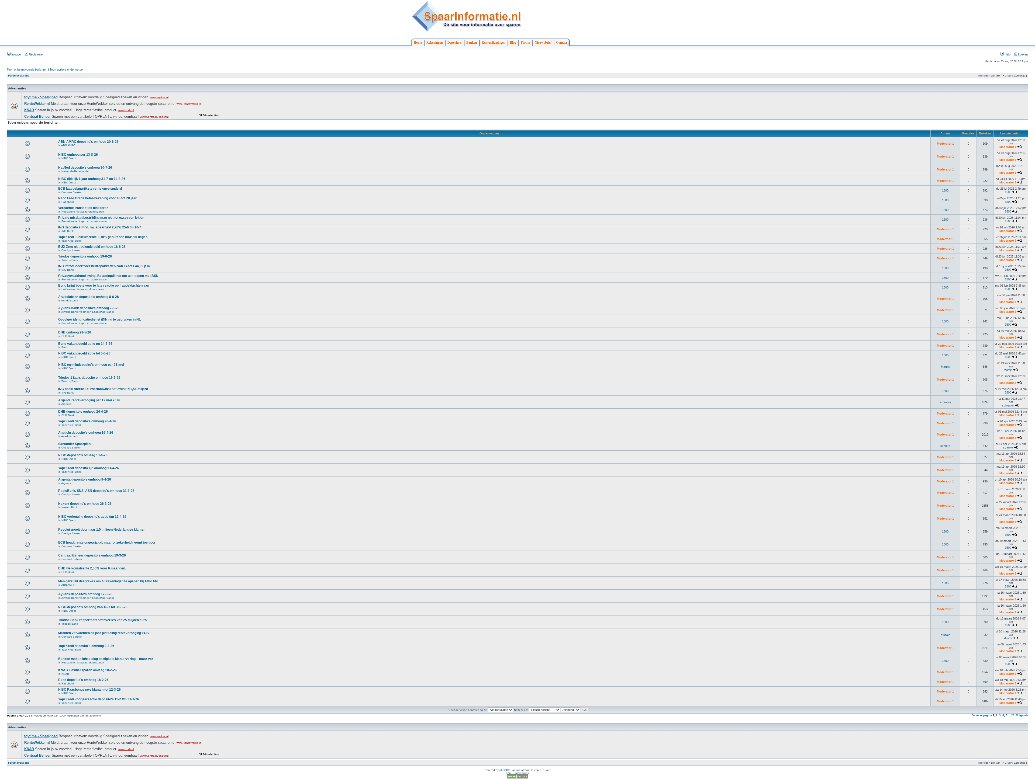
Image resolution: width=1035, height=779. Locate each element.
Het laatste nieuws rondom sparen (82, 211)
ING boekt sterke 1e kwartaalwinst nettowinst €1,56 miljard (103, 389)
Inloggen (16, 54)
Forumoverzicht (18, 75)
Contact (561, 42)
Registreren (36, 54)
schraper (945, 402)
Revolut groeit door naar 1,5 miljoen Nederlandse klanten (101, 529)
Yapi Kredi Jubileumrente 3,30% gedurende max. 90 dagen (102, 237)
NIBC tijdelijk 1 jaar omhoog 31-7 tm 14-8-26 (91, 179)
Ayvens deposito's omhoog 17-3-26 (85, 594)
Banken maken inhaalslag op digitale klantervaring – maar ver (105, 659)
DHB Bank (67, 336)
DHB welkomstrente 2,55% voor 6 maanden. (92, 568)
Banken (471, 42)
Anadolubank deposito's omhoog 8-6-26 (88, 297)
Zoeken (1022, 54)
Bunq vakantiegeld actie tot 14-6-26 (85, 344)
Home (418, 42)
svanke (945, 445)
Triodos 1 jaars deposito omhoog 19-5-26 (89, 378)
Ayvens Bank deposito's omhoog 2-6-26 (88, 308)
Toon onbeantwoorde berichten (27, 69)
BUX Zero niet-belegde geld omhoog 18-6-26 (92, 247)
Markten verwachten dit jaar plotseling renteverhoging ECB (103, 633)
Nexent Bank (69, 507)
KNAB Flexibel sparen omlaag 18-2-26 (87, 670)
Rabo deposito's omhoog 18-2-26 (83, 680)
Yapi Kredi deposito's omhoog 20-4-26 (87, 421)
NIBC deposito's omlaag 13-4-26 (83, 455)
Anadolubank (69, 300)
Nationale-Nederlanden (75, 171)
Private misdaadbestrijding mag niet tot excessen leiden (101, 218)
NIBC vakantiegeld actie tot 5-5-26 (84, 353)
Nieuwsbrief (543, 42)
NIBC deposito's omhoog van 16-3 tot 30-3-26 (92, 607)
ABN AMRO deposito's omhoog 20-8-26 (88, 142)
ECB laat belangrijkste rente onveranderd (90, 188)
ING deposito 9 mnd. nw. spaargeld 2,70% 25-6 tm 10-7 (99, 227)
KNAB (65, 673)
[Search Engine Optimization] (517, 777)
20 (1013, 715)
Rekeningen (434, 42)
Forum (525, 42)
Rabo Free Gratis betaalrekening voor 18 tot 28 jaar (97, 198)
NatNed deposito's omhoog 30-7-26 (85, 167)
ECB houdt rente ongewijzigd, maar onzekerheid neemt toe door (107, 542)
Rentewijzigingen (493, 42)
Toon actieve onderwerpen (67, 69)
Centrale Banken (71, 192)
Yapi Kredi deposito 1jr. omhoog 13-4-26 (88, 468)
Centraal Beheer (71, 559)
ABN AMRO (68, 145)
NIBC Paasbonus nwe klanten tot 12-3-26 (89, 689)
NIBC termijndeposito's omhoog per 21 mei (91, 365)
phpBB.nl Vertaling (517, 772)
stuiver (945, 635)
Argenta (66, 403)
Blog (513, 42)
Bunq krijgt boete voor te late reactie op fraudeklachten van (103, 285)
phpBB (503, 769)
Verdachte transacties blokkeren (83, 208)
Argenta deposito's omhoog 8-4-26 (84, 479)
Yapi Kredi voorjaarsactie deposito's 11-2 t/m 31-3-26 (98, 699)
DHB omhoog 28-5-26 (74, 332)
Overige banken (71, 250)
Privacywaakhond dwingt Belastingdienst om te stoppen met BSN (108, 276)
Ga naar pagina (982, 715)
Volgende (1022, 715)
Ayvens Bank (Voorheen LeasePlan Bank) (87, 311)
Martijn (945, 366)
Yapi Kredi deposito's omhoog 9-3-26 (86, 646)
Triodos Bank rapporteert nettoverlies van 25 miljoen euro (102, 620)
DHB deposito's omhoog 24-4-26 (83, 411)
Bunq (64, 347)
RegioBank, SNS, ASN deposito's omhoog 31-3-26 (96, 491)
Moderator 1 (945, 143)
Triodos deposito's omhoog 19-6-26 (85, 256)
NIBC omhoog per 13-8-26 (78, 155)
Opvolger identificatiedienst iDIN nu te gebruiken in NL (99, 319)
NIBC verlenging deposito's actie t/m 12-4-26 (92, 517)
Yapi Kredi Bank (71, 240)
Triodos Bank (69, 260)
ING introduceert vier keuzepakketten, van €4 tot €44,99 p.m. (104, 266)
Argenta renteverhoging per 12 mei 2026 (89, 400)
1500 (945, 190)
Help (1007, 54)
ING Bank (67, 230)
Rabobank (67, 201)
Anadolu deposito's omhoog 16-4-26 (85, 432)
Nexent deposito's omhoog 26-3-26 (85, 504)
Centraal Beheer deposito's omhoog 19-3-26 (92, 555)
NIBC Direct (68, 158)
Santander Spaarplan (74, 444)
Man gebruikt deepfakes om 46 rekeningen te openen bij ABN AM (108, 581)
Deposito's (454, 42)
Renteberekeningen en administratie (84, 221)
